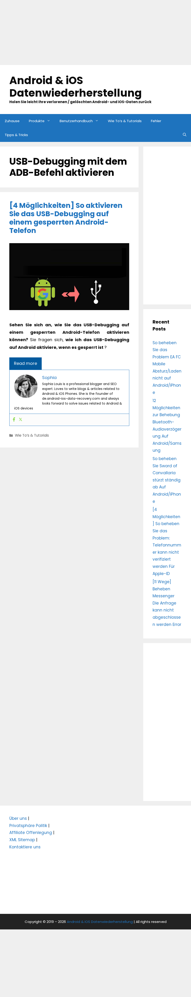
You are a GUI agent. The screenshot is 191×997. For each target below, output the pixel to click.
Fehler (156, 120)
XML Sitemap (22, 840)
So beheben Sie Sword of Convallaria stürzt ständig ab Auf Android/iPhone (167, 480)
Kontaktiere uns (25, 847)
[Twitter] (20, 419)
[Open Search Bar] (184, 135)
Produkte (36, 120)
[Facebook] (14, 419)
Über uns (18, 818)
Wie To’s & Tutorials (125, 120)
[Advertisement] (95, 32)
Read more (25, 363)
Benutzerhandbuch (76, 120)
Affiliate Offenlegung (30, 832)
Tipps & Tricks (16, 134)
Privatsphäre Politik (28, 825)
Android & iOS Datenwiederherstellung (75, 86)
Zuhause (12, 120)
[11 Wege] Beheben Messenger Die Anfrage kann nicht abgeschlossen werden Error (167, 603)
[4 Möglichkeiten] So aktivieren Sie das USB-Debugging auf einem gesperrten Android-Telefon (66, 217)
